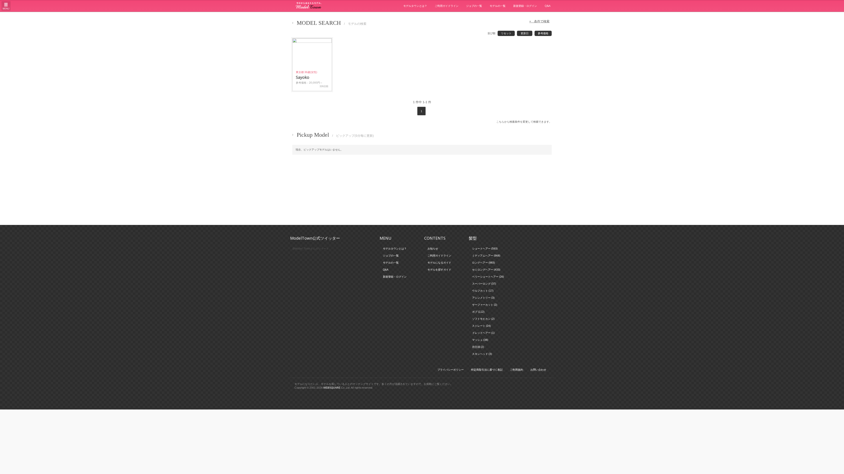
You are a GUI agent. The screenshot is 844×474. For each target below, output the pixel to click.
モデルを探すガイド (439, 269)
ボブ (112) (478, 311)
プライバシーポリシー (450, 369)
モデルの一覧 (498, 6)
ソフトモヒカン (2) (483, 318)
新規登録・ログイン (525, 6)
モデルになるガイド (439, 262)
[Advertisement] (422, 190)
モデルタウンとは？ (415, 6)
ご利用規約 (516, 369)
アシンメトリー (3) (483, 297)
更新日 (525, 33)
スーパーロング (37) (484, 283)
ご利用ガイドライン (446, 6)
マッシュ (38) (480, 339)
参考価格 (543, 33)
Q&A (548, 6)
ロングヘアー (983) (483, 262)
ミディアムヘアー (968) (486, 255)
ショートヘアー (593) (485, 248)
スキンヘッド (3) (482, 354)
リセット (506, 33)
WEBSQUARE (331, 387)
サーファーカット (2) (484, 304)
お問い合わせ (538, 369)
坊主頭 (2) (478, 346)
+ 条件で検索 (539, 21)
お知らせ (432, 248)
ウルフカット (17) (482, 290)
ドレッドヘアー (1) (483, 332)
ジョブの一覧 (474, 6)
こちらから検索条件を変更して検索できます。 (524, 121)
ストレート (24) (481, 325)
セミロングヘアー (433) (486, 269)
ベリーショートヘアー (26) (488, 276)
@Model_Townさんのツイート (310, 248)
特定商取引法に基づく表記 (487, 369)
